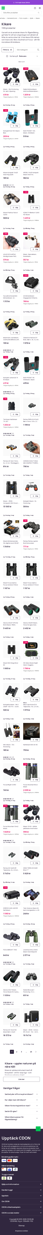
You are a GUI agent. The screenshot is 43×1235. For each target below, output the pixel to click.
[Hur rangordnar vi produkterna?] (7, 56)
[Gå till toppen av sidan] (38, 1128)
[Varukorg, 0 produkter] (35, 8)
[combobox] (21, 12)
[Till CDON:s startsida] (3, 8)
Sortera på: (14, 56)
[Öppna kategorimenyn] (39, 8)
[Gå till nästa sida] (36, 1052)
